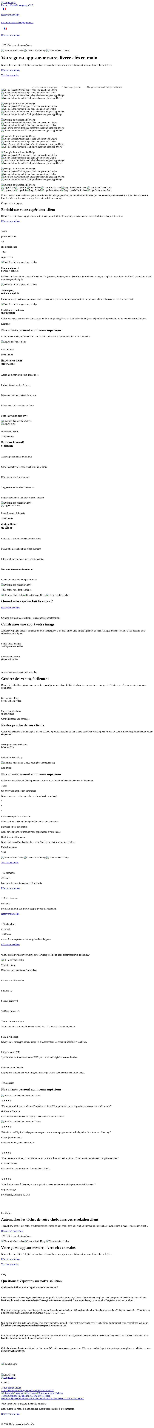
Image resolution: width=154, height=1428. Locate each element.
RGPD (81, 1398)
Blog (47, 1396)
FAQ (31, 5)
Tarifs (13, 5)
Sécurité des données (52, 1398)
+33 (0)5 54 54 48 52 (43, 1390)
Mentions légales (9, 1398)
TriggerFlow (39, 1396)
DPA (75, 1398)
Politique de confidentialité (29, 1398)
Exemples (6, 5)
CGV (70, 1398)
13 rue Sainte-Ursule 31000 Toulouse (11, 1389)
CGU (65, 1398)
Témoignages (22, 5)
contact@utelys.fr (25, 1390)
